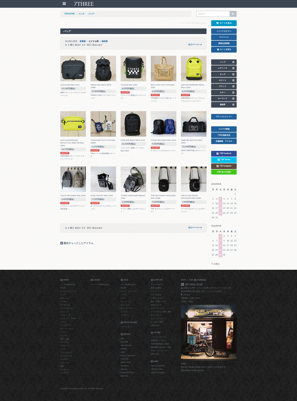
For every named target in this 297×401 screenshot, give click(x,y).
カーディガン (65, 305)
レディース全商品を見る (99, 284)
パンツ (62, 322)
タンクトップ (65, 315)
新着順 (83, 41)
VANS (123, 352)
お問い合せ (155, 325)
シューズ (63, 335)
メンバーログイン (157, 284)
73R (122, 338)
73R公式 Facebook (158, 366)
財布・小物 (64, 339)
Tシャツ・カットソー (68, 291)
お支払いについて (157, 298)
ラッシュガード (66, 352)
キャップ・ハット (67, 329)
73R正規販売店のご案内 (160, 344)
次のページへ (194, 45)
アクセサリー (65, 346)
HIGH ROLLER (126, 345)
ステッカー (64, 363)
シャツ (62, 295)
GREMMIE (124, 359)
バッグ (91, 14)
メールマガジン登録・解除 (161, 312)
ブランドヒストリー (158, 337)
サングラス (64, 342)
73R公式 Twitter (157, 369)
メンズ (81, 14)
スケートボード (127, 327)
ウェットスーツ (66, 356)
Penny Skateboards (128, 355)
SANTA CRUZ (126, 362)
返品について (156, 305)
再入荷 (62, 288)
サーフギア (64, 359)
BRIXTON (124, 376)
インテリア (64, 373)
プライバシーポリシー (159, 351)
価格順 (105, 41)
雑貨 (62, 366)
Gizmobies (125, 366)
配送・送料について (158, 301)
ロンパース (125, 305)
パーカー (63, 301)
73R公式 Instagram (158, 372)
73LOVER (124, 342)
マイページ (155, 291)
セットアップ (65, 325)
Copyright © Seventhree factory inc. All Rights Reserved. (81, 388)
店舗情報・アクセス (158, 340)
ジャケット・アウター (68, 318)
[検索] (233, 14)
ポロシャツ (64, 298)
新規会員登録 (156, 288)
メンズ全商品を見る (68, 284)
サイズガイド (156, 315)
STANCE (124, 349)
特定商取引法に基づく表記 (161, 347)
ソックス (63, 332)
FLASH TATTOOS (127, 372)
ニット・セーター (67, 308)
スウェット (64, 312)
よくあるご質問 (157, 322)
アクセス (186, 295)
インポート (64, 369)
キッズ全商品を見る (128, 284)
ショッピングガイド (158, 318)
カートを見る (156, 295)
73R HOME (69, 14)
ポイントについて (157, 308)
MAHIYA (124, 369)
